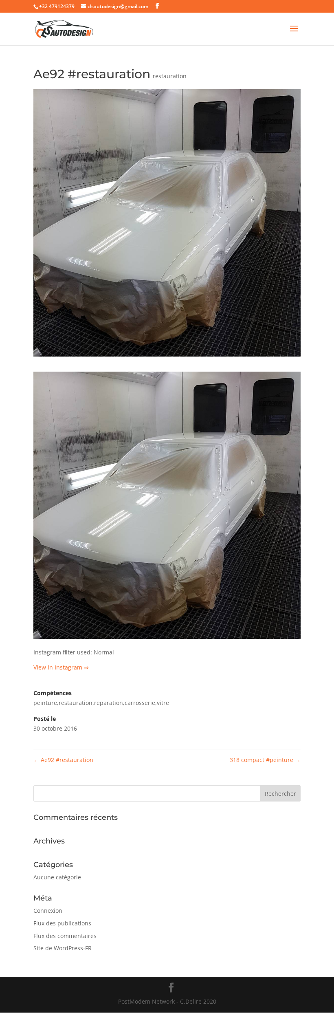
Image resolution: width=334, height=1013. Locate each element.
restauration (170, 76)
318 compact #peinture (265, 760)
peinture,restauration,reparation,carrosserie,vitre (101, 703)
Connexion (47, 910)
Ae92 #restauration (63, 760)
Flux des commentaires (65, 936)
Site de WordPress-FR (62, 948)
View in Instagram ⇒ (61, 667)
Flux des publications (62, 923)
